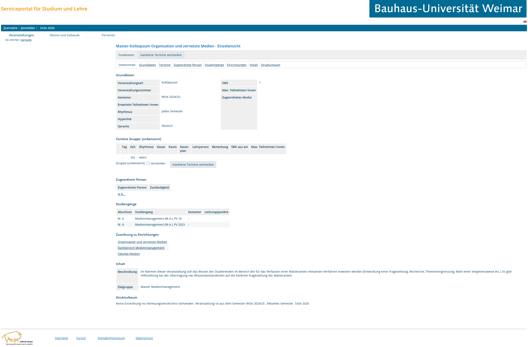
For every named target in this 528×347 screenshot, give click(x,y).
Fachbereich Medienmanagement (141, 248)
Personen (108, 35)
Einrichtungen (237, 65)
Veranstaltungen (21, 35)
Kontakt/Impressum (111, 338)
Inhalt (254, 65)
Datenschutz (144, 338)
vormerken (158, 163)
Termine (165, 65)
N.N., (121, 194)
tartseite (10, 28)
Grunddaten (147, 65)
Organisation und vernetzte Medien (142, 242)
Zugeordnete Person (188, 65)
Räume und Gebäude (65, 35)
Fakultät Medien (129, 254)
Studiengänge (214, 65)
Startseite (26, 39)
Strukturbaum (270, 65)
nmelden (28, 28)
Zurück (81, 338)
